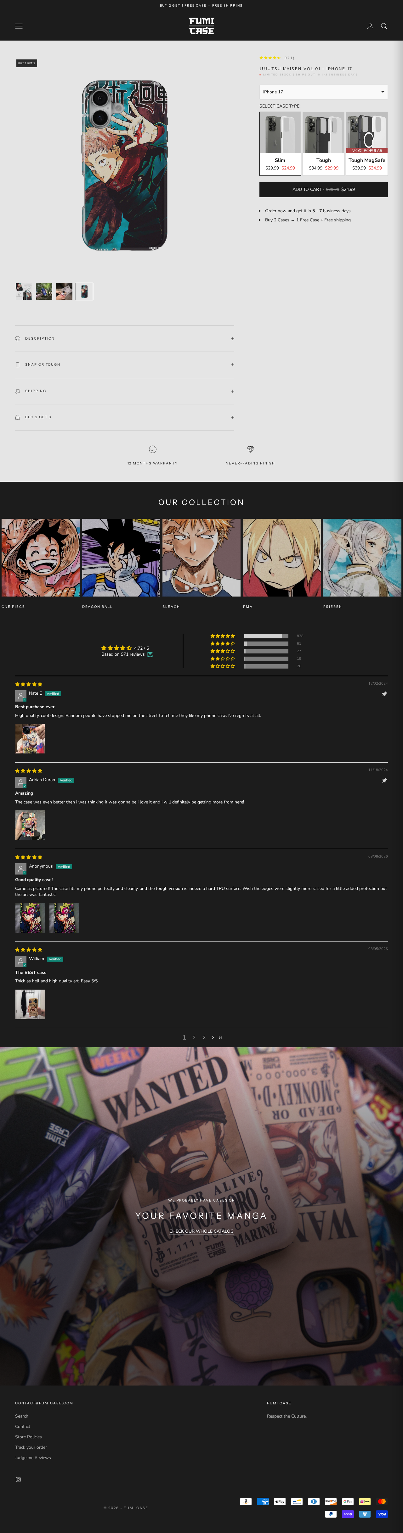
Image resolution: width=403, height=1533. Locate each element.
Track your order (31, 1447)
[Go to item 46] (24, 291)
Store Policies (28, 1437)
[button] (223, 636)
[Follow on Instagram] (18, 1479)
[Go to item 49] (84, 291)
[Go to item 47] (44, 291)
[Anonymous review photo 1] (30, 918)
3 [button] (204, 1038)
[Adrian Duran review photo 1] (30, 825)
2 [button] (194, 1038)
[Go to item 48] (64, 291)
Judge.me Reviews (33, 1458)
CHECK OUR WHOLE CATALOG (201, 1231)
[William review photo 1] (30, 1004)
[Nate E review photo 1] (30, 739)
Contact (22, 1427)
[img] (28, 684)
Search (21, 1416)
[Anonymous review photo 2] (64, 918)
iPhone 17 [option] (273, 92)
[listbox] (323, 92)
